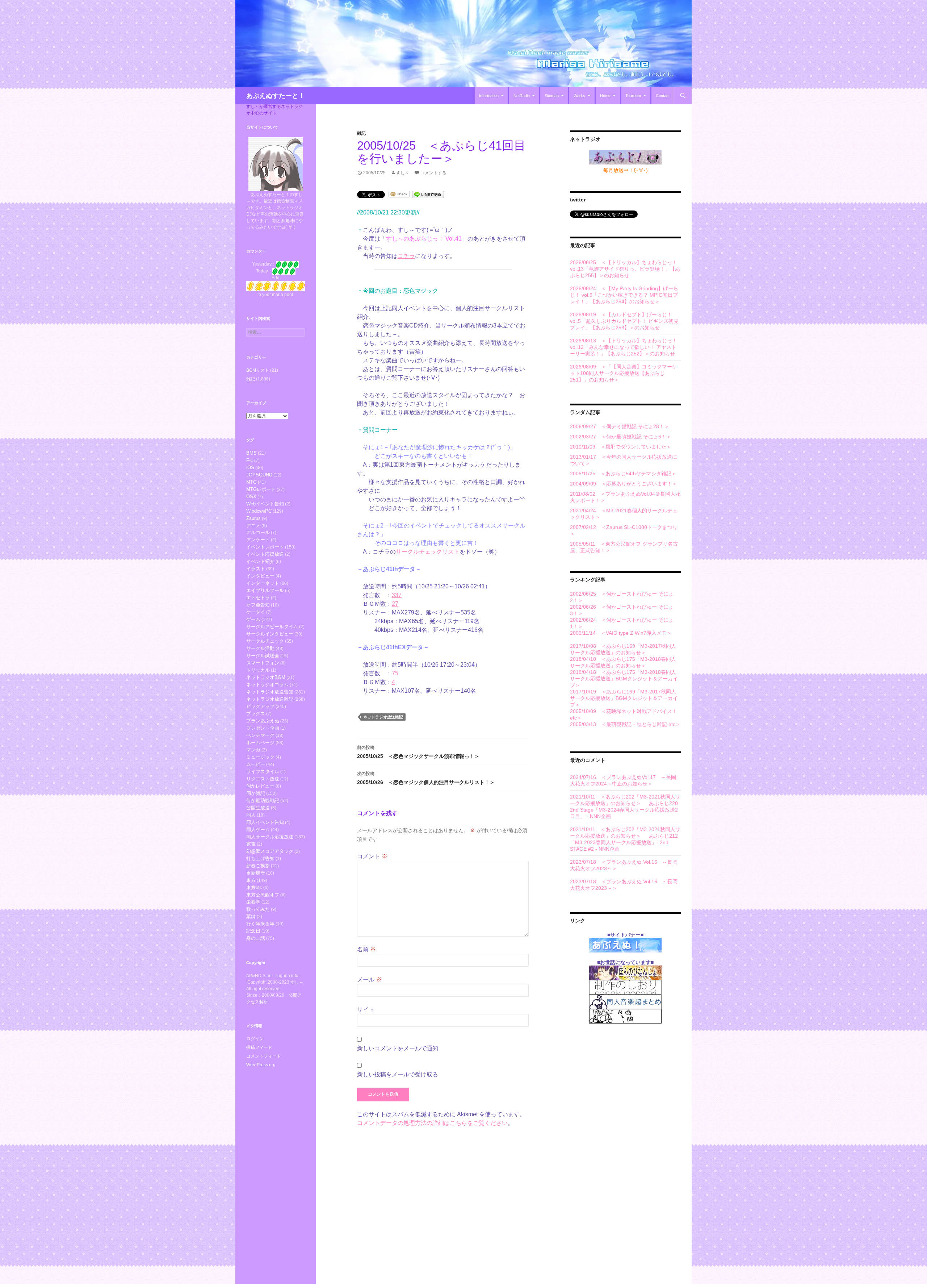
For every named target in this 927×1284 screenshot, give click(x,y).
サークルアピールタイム (272, 626)
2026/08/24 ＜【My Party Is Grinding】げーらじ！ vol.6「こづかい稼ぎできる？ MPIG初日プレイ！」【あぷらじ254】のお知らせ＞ (624, 294)
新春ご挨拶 (258, 865)
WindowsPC (259, 511)
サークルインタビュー (269, 634)
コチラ (406, 256)
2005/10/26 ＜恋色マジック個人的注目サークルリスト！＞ (426, 778)
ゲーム (253, 619)
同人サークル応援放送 (269, 836)
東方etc (254, 887)
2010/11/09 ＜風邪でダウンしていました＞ (620, 447)
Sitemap (552, 95)
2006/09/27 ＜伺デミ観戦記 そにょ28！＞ (619, 426)
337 (397, 595)
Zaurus (253, 518)
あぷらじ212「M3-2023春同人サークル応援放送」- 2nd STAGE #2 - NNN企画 (624, 842)
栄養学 (253, 902)
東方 (251, 880)
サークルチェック (265, 641)
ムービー (255, 764)
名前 (366, 949)
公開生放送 (258, 807)
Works (579, 95)
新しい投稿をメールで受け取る (397, 1074)
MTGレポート (261, 489)
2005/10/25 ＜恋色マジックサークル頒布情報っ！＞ (418, 752)
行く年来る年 (260, 923)
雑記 (361, 133)
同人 (251, 815)
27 (395, 604)
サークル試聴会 (262, 655)
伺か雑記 (255, 793)
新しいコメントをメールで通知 (397, 1048)
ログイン (255, 1038)
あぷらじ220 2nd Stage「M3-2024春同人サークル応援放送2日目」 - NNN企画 (624, 809)
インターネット (262, 583)
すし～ (402, 172)
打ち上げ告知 (260, 858)
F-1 (249, 460)
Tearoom (633, 95)
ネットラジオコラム (267, 684)
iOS (250, 467)
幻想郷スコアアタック (269, 851)
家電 (251, 844)
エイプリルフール (265, 590)
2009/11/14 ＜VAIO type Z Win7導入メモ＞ (621, 633)
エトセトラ (258, 597)
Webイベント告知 (265, 503)
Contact (663, 95)
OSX (251, 496)
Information (489, 95)
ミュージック (260, 757)
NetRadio (521, 95)
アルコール (258, 532)
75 (395, 673)
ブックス (255, 713)
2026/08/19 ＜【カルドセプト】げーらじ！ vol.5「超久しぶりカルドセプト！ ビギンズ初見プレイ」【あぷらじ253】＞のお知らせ (624, 321)
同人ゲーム (258, 829)
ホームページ (260, 742)
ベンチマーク (260, 735)
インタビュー (260, 576)
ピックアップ (260, 706)
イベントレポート (265, 547)
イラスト (255, 568)
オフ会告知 (258, 605)
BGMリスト (257, 370)
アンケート (258, 539)
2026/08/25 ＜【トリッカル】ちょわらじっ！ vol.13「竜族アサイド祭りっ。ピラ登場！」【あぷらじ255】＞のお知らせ (625, 268)
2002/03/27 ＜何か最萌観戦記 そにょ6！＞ (620, 436)
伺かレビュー (260, 786)
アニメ (253, 525)
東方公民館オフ (262, 894)
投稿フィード (259, 1047)
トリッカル (258, 670)
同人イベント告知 (265, 822)
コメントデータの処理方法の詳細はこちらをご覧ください (432, 1123)
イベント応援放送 (265, 554)
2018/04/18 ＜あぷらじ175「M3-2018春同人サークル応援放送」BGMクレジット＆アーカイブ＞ (624, 678)
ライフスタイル (262, 771)
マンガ (253, 750)
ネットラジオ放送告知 (269, 692)
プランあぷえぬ (262, 721)
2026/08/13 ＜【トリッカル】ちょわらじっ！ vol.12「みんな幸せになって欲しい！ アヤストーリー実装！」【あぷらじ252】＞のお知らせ (623, 347)
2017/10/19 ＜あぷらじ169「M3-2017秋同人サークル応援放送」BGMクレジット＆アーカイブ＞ (624, 698)
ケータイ (255, 612)
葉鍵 (251, 916)
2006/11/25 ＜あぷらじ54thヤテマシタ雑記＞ (623, 473)
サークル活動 (260, 648)
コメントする (433, 172)
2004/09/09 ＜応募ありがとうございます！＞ (623, 484)
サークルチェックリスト (428, 552)
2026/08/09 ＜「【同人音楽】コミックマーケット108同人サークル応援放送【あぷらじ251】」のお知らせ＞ (623, 373)
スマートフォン (262, 663)
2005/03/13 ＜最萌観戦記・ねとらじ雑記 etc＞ (625, 724)
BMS (251, 453)
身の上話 (255, 938)
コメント (372, 856)
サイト (365, 1009)
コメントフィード (263, 1056)
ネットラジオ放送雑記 (383, 717)
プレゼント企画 (262, 728)
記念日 (253, 931)
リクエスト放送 (262, 778)
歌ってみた (258, 909)
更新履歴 (255, 873)
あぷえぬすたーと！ (275, 95)
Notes (605, 95)
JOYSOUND (259, 475)
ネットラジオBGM (265, 677)
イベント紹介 (260, 561)
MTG (251, 482)
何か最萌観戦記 (262, 800)
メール (369, 979)
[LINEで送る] (428, 194)
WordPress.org (261, 1064)
